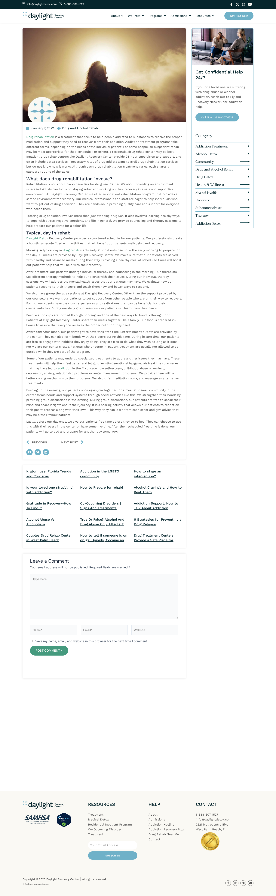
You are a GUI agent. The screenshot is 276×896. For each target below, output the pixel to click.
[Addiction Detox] (245, 222)
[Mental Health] (245, 192)
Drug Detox (204, 177)
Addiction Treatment (211, 146)
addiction (65, 368)
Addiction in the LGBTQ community (99, 473)
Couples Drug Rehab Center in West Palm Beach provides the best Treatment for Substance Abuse (50, 537)
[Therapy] (245, 215)
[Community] (245, 161)
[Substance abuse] (245, 207)
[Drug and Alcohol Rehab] (245, 169)
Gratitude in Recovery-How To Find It (48, 505)
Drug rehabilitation (40, 137)
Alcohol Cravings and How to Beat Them (158, 489)
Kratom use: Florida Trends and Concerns (48, 473)
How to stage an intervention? (147, 473)
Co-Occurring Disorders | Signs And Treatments (100, 505)
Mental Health (206, 192)
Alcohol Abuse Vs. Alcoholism (41, 521)
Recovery (202, 200)
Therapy (202, 215)
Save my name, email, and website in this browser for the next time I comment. (91, 641)
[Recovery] (245, 200)
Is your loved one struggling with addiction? (49, 489)
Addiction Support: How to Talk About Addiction (156, 505)
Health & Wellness (209, 184)
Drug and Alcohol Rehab (214, 169)
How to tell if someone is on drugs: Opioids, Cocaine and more (103, 537)
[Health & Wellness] (245, 184)
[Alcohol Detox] (245, 153)
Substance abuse (208, 207)
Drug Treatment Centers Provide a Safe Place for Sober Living (154, 537)
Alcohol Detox (206, 154)
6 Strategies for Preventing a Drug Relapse (157, 521)
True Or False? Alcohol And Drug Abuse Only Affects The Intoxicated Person (104, 521)
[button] (117, 15)
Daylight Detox (37, 238)
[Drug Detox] (245, 177)
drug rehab (71, 250)
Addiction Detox (208, 223)
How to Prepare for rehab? (102, 487)
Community (204, 161)
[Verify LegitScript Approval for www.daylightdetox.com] (64, 819)
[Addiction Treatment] (245, 146)
